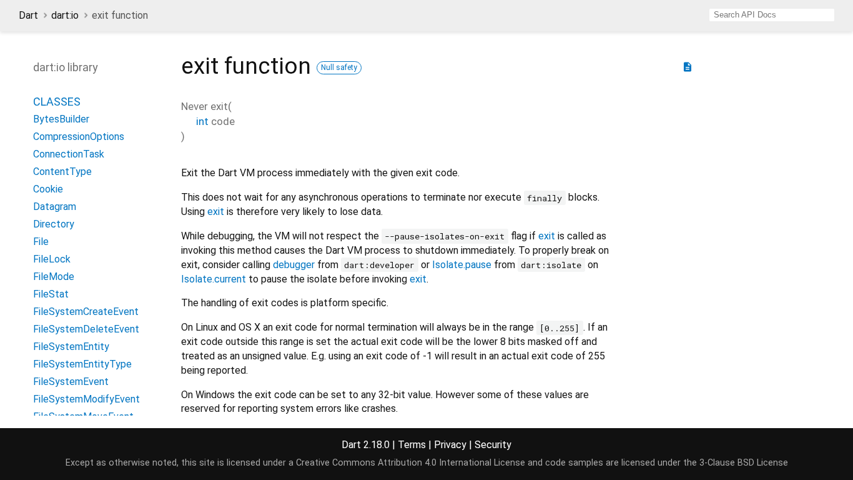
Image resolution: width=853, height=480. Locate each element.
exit (215, 212)
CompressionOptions (78, 136)
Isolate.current (213, 279)
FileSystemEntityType (82, 364)
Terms (412, 445)
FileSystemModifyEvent (86, 399)
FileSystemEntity (71, 346)
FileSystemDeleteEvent (86, 329)
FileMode (53, 276)
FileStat (51, 294)
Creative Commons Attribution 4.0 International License (410, 463)
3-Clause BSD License (743, 463)
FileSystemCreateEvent (86, 312)
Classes (57, 101)
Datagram (54, 206)
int (202, 121)
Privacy (450, 445)
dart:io (65, 15)
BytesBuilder (61, 119)
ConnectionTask (68, 154)
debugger (294, 265)
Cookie (48, 189)
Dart (28, 15)
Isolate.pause (461, 265)
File (41, 242)
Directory (53, 224)
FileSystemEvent (71, 382)
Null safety (339, 67)
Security (493, 445)
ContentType (62, 172)
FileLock (52, 259)
